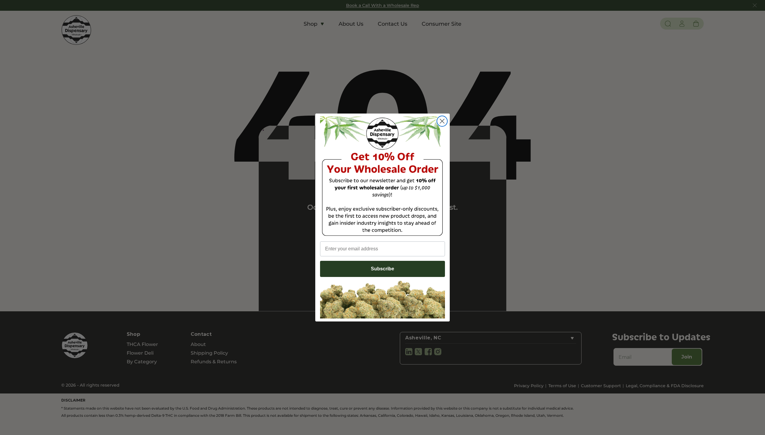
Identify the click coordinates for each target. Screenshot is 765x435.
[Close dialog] (442, 121)
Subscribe (382, 268)
